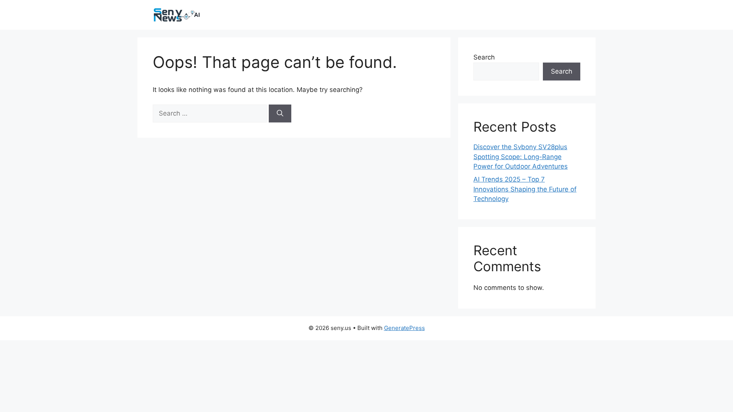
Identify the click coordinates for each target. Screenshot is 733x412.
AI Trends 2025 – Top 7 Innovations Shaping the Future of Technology (524, 189)
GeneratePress (404, 328)
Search (484, 57)
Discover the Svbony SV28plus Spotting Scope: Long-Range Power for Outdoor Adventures (520, 156)
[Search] (280, 114)
